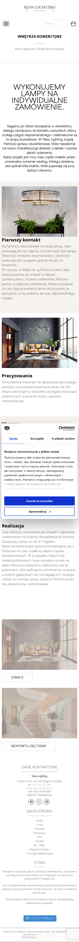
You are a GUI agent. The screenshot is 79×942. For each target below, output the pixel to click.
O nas (39, 825)
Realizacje (39, 833)
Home (39, 821)
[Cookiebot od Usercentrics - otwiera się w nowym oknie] (59, 428)
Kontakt (39, 841)
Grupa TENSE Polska (47, 938)
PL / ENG (39, 846)
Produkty (39, 829)
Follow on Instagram (42, 918)
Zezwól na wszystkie (39, 501)
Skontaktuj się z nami (28, 746)
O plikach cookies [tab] (63, 438)
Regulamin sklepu (40, 850)
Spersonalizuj (37, 511)
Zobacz (17, 677)
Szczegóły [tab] (37, 438)
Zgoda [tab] (13, 438)
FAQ (39, 837)
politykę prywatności (46, 935)
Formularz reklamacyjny (39, 854)
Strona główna (24, 49)
